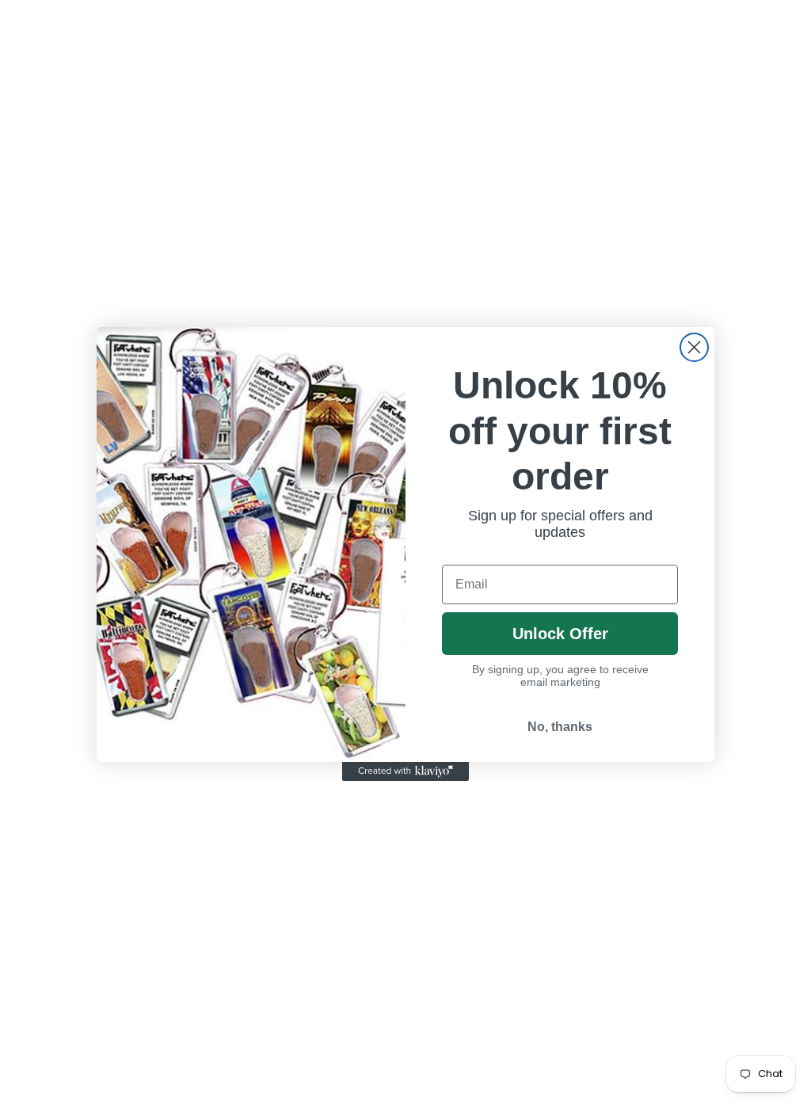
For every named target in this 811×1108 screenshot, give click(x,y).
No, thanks (559, 726)
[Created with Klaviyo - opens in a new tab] (405, 771)
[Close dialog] (694, 347)
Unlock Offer (560, 633)
